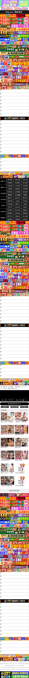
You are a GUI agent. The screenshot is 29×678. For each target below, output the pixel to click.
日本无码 (25, 179)
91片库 (10, 207)
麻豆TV (18, 204)
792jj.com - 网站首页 (13, 12)
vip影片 (5, 407)
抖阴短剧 (17, 219)
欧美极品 (17, 182)
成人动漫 (25, 182)
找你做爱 (25, 192)
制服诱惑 (25, 213)
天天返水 (25, 201)
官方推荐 (3, 199)
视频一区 (3, 181)
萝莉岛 (25, 207)
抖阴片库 (3, 211)
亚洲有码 (10, 182)
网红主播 (17, 179)
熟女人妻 (17, 210)
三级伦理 (10, 185)
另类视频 (25, 189)
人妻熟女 (10, 189)
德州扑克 (25, 198)
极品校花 (10, 219)
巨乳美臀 (25, 185)
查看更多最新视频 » (14, 490)
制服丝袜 (17, 189)
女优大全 (17, 207)
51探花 (25, 204)
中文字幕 (17, 185)
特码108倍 (15, 407)
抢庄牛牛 (17, 198)
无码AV (3, 205)
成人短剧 (25, 216)
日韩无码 (25, 219)
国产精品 (10, 179)
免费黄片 (25, 210)
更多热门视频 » (24, 410)
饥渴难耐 (17, 192)
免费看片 (3, 217)
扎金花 (17, 201)
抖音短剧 (10, 204)
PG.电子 (24, 407)
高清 (17, 400)
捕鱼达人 (10, 198)
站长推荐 (3, 193)
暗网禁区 (10, 213)
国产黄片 (10, 210)
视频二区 (3, 187)
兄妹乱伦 (17, 216)
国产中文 (10, 216)
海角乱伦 (17, 213)
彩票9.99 (10, 201)
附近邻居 (10, 192)
